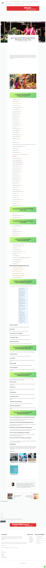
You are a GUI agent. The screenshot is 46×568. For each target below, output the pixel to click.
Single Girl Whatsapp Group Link (17, 201)
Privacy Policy (31, 539)
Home (7, 1)
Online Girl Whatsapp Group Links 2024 (18, 273)
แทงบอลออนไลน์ (3, 552)
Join (21, 99)
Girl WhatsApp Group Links (16, 103)
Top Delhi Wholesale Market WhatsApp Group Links (22, 293)
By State (36, 1)
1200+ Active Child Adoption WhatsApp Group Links (29, 496)
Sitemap (30, 542)
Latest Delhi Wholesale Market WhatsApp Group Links (22, 296)
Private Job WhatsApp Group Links (18, 267)
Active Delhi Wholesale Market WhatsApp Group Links (22, 289)
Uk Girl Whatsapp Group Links (17, 271)
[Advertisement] (23, 16)
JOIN (17, 203)
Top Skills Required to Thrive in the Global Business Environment (21, 313)
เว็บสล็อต (2, 554)
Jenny (25, 41)
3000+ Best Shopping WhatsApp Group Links (17, 496)
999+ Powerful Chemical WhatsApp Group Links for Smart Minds (22, 316)
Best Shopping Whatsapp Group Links (18, 269)
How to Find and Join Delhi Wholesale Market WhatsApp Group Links (22, 303)
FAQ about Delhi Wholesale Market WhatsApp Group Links (22, 309)
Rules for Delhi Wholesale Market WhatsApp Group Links (22, 306)
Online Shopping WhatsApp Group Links (18, 275)
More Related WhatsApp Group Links (22, 298)
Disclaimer (31, 538)
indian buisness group (15, 1)
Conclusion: (20, 311)
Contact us (31, 537)
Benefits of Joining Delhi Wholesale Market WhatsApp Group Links (22, 301)
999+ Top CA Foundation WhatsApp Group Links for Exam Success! (22, 319)
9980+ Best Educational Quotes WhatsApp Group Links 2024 (22, 322)
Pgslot (2, 553)
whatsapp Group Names (27, 1)
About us (30, 536)
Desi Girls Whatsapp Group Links (17, 277)
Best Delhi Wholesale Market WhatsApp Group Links (22, 291)
